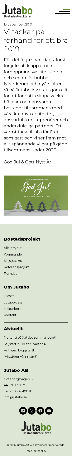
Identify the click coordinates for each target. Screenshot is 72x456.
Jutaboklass (13, 302)
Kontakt (10, 315)
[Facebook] (40, 411)
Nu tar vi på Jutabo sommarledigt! (30, 337)
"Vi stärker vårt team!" (20, 357)
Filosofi (9, 296)
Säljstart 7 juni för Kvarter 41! (25, 344)
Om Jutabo (16, 287)
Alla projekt (13, 248)
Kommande (13, 254)
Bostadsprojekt (22, 239)
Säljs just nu (13, 261)
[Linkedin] (23, 411)
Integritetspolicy (36, 450)
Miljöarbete (12, 309)
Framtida (10, 273)
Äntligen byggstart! (19, 350)
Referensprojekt (16, 267)
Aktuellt (13, 328)
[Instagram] (32, 411)
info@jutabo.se (15, 397)
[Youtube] (49, 411)
